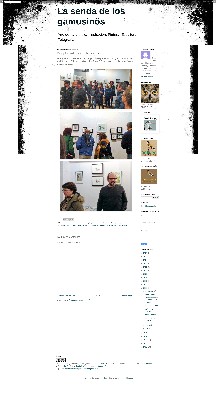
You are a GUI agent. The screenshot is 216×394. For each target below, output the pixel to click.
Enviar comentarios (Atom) (79, 300)
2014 (145, 336)
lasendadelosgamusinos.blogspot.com (82, 369)
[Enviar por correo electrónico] (64, 219)
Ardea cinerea (150, 315)
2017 (145, 284)
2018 (145, 281)
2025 (145, 256)
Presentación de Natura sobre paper (151, 300)
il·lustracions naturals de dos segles (78, 223)
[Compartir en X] (68, 219)
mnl (155, 52)
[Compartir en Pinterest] (73, 219)
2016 (145, 288)
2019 (145, 277)
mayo (147, 325)
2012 (145, 343)
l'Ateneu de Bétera (77, 225)
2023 (145, 263)
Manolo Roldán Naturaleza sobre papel (99, 225)
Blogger (129, 378)
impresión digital (64, 225)
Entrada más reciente (66, 296)
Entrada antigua (127, 296)
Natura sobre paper (121, 225)
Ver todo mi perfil (147, 77)
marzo (148, 328)
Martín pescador (151, 306)
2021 (145, 270)
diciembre (149, 291)
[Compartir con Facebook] (70, 219)
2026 (145, 253)
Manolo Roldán (107, 364)
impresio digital (124, 223)
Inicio (98, 296)
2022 (145, 267)
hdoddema (104, 378)
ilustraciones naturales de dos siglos (105, 223)
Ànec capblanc (151, 294)
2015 (145, 333)
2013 (145, 340)
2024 (145, 260)
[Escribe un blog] (66, 219)
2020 (145, 274)
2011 (145, 347)
